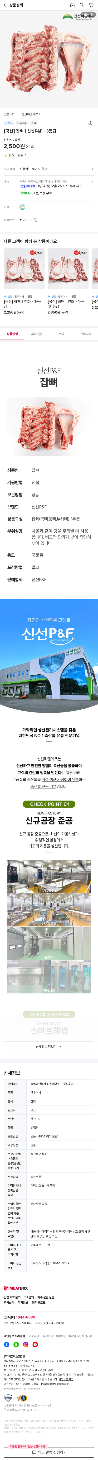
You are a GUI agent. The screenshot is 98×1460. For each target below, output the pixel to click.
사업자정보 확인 (26, 1365)
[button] (81, 186)
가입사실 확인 (66, 1379)
